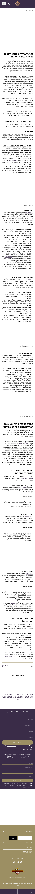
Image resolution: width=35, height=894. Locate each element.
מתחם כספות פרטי (27, 478)
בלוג (26, 9)
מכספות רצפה (13, 160)
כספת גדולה (29, 574)
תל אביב (20, 443)
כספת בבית (8, 257)
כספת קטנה (23, 488)
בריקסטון (31, 9)
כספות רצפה (29, 213)
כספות (13, 603)
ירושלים (26, 443)
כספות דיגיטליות (28, 279)
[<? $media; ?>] (21, 862)
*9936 (8, 757)
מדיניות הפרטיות (11, 746)
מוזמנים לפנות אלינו (11, 656)
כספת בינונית (29, 517)
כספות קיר (30, 134)
